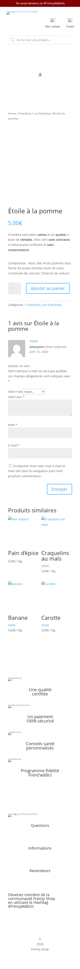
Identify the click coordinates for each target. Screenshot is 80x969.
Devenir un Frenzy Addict (40, 877)
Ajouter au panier (48, 288)
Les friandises (42, 113)
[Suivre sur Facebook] (35, 920)
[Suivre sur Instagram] (44, 920)
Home (12, 113)
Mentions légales (40, 855)
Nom (12, 425)
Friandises (24, 113)
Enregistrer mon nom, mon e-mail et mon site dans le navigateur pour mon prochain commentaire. (36, 471)
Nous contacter (40, 837)
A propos (40, 832)
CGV (40, 860)
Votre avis (16, 397)
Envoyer (59, 489)
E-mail (14, 445)
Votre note (15, 392)
